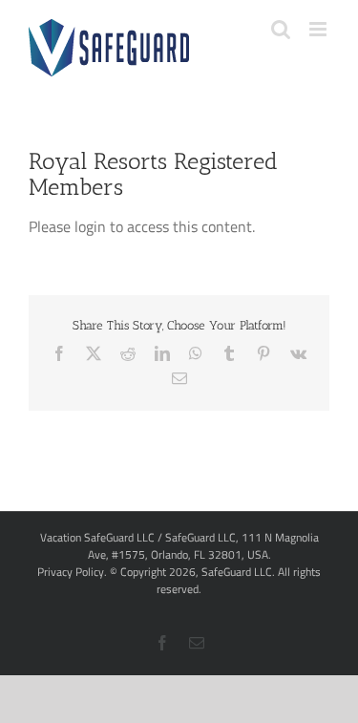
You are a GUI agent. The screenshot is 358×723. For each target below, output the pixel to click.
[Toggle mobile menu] (319, 29)
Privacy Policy (70, 572)
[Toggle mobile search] (280, 29)
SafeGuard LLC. (238, 572)
